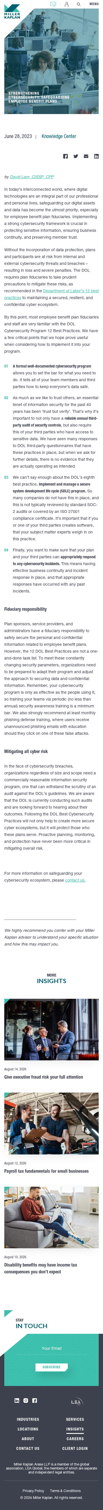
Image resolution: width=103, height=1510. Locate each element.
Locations (28, 1430)
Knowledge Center (59, 136)
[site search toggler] (78, 4)
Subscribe (52, 1367)
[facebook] (34, 1400)
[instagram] (25, 1400)
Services (75, 1420)
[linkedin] (17, 1400)
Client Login (67, 4)
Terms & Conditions (65, 1491)
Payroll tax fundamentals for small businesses (46, 1172)
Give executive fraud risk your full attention (43, 1077)
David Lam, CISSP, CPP (32, 177)
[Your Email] (51, 1349)
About (28, 1439)
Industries (28, 1420)
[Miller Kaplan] (12, 11)
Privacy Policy (33, 1491)
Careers (75, 1439)
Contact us (53, 3)
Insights (75, 1430)
